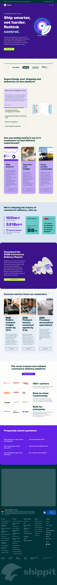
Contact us (37, 535)
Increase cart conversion (17, 521)
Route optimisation (5, 550)
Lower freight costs (16, 528)
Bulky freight (15, 543)
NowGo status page (38, 529)
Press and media (49, 525)
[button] (50, 5)
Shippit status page (38, 527)
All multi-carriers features (4, 548)
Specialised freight (16, 545)
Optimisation (3, 536)
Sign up (47, 536)
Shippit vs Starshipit (28, 540)
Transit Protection (18, 558)
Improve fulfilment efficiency (16, 531)
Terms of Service (3, 558)
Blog (24, 523)
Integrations (26, 536)
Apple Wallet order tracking (4, 532)
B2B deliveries (15, 547)
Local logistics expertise (17, 553)
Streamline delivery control (16, 534)
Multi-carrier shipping (5, 521)
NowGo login (48, 534)
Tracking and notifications (3, 543)
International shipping (17, 549)
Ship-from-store (16, 536)
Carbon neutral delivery (17, 551)
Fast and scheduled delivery (16, 539)
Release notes (26, 521)
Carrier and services (38, 531)
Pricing (25, 538)
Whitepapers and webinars (27, 529)
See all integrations (28, 373)
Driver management (5, 545)
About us (47, 521)
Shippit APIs (49, 401)
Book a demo (9, 49)
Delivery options (4, 523)
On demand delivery (16, 541)
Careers (47, 523)
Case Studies (26, 531)
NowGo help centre (38, 523)
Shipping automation (5, 534)
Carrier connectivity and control (5, 529)
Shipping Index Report (28, 533)
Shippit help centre (38, 521)
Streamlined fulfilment (5, 538)
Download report (14, 279)
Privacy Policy (25, 558)
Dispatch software (4, 552)
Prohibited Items (11, 558)
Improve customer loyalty (16, 524)
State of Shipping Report (27, 526)
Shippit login (48, 532)
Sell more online (15, 526)
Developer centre (38, 525)
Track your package (50, 530)
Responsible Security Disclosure (34, 558)
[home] (8, 5)
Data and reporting (5, 540)
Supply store (37, 533)
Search (47, 528)
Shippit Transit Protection (4, 526)
